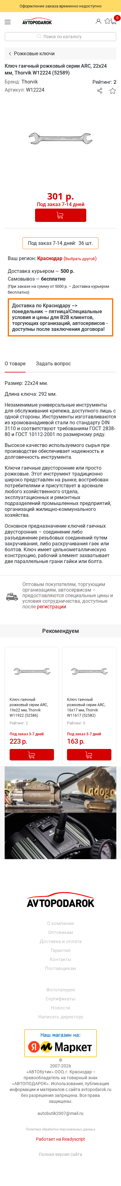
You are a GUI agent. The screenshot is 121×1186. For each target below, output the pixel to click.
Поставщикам (60, 968)
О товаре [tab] (15, 364)
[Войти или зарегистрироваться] (98, 21)
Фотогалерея (60, 990)
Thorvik (29, 82)
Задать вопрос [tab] (53, 364)
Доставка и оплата (61, 941)
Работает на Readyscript (60, 1139)
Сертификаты (60, 999)
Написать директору (60, 1017)
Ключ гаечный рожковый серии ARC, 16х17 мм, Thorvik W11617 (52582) (86, 707)
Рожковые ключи (34, 53)
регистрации (51, 607)
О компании (60, 923)
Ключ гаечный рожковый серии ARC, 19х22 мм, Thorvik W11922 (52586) (29, 707)
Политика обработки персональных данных (60, 1129)
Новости (60, 1008)
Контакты (60, 959)
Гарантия (60, 950)
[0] (113, 21)
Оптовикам (60, 932)
